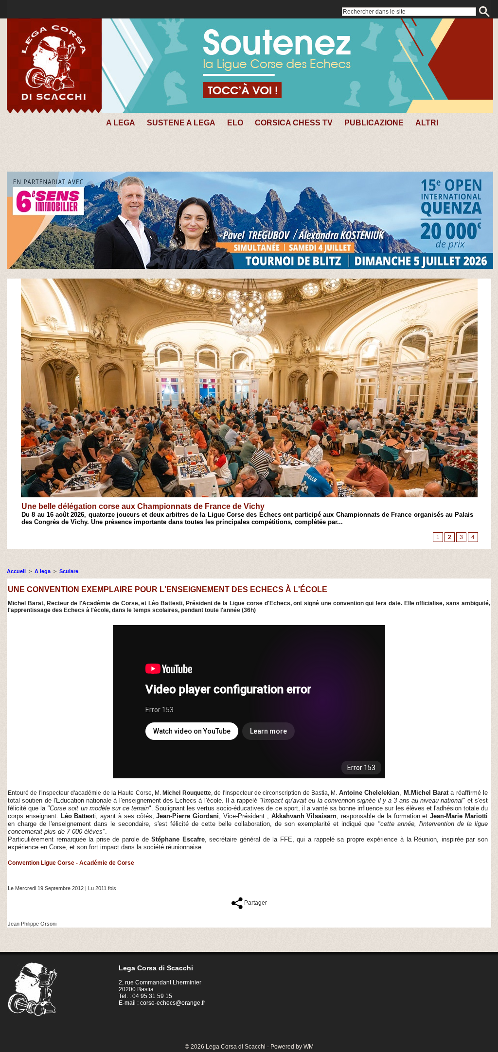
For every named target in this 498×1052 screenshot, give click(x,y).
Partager (255, 902)
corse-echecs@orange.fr (172, 1002)
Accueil (16, 571)
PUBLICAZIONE (374, 123)
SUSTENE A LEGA (181, 123)
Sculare (68, 571)
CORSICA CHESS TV (294, 123)
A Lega (120, 123)
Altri (426, 123)
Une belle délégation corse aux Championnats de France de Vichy (143, 506)
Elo (235, 123)
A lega (43, 571)
